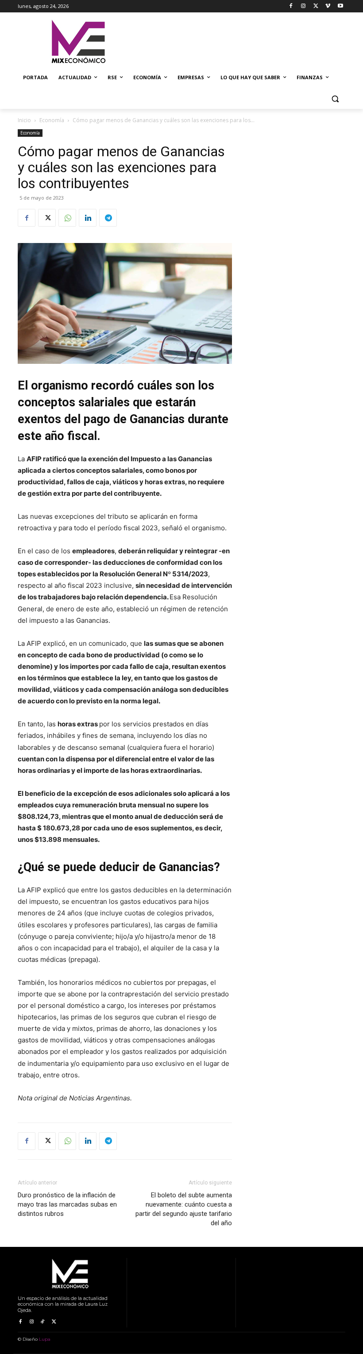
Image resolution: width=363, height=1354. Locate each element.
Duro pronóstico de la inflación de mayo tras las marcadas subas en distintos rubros (67, 1204)
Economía (51, 120)
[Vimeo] (328, 6)
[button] (334, 99)
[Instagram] (303, 6)
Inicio (24, 120)
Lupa (44, 1339)
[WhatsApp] (67, 218)
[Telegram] (108, 218)
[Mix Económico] (78, 42)
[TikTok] (42, 1322)
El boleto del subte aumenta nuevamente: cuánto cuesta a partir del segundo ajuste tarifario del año (183, 1209)
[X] (316, 6)
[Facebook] (291, 6)
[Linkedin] (88, 218)
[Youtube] (340, 6)
